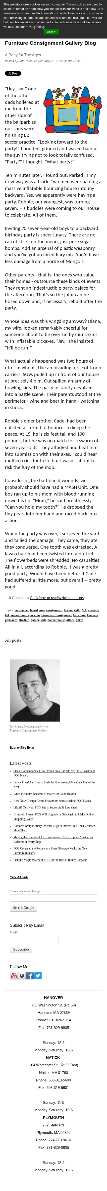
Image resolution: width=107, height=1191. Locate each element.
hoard (34, 610)
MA (84, 610)
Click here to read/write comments (57, 598)
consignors (22, 610)
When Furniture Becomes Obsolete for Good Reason (44, 794)
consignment (54, 610)
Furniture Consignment (56, 615)
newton (35, 615)
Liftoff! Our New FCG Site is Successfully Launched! (45, 807)
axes (42, 610)
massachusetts (19, 615)
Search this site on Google (25, 891)
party (79, 620)
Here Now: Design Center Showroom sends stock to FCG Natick (52, 801)
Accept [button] (51, 32)
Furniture (79, 615)
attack (70, 620)
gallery (35, 620)
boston (68, 610)
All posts (13, 640)
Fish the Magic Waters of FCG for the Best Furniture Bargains (50, 860)
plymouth (11, 620)
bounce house (56, 620)
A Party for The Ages (23, 55)
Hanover (92, 615)
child (77, 610)
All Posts (22, 877)
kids (43, 620)
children (24, 620)
